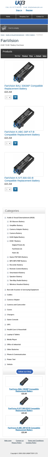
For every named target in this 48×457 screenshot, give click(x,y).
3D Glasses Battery (17, 222)
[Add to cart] (15, 97)
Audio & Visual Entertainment (15, 35)
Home (3, 35)
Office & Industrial (14, 344)
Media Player (12, 339)
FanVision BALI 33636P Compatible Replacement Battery (24, 87)
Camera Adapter (13, 300)
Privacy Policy (16, 443)
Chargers (10, 315)
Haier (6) (15, 253)
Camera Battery (16, 233)
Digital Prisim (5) (18, 245)
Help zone (7, 440)
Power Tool (11, 359)
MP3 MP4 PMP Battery (18, 261)
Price (31, 56)
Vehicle (10, 364)
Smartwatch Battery (17, 273)
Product (25, 56)
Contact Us (40, 16)
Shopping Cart (24, 16)
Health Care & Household (16, 330)
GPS (8, 325)
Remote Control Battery (19, 269)
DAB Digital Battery (17, 237)
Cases (9, 310)
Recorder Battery (16, 265)
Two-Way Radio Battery (18, 280)
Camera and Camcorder (16, 305)
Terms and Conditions (36, 440)
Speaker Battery (16, 277)
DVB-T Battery (30, 35)
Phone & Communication (16, 354)
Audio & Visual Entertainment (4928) (21, 218)
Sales (44, 56)
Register (29, 10)
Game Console (12, 320)
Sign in (19, 10)
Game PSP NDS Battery (19, 257)
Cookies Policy (31, 443)
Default (38, 56)
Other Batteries (13, 349)
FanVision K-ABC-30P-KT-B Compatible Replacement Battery (22, 133)
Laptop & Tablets (13, 335)
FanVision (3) (17, 249)
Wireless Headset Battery (19, 284)
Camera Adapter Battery (19, 229)
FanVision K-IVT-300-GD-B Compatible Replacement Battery (22, 179)
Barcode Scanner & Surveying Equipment (23, 290)
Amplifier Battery (16, 225)
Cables (9, 295)
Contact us (20, 440)
